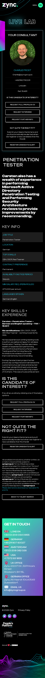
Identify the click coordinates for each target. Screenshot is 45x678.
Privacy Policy (24, 610)
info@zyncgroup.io (14, 590)
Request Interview (23, 112)
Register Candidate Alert (22, 145)
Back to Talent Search (22, 497)
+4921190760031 (22, 80)
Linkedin (22, 86)
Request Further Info (22, 119)
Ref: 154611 (22, 91)
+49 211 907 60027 (14, 542)
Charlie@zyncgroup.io (22, 75)
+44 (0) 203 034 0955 (17, 535)
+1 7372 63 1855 (13, 558)
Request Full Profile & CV (22, 105)
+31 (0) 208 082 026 (15, 550)
